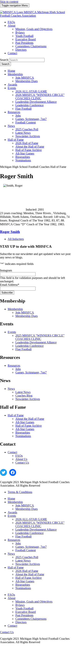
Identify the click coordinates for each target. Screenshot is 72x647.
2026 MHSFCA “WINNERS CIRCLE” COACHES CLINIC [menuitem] (40, 96)
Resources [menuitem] (14, 112)
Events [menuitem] (12, 88)
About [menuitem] (11, 25)
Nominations (23, 436)
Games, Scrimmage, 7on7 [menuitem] (31, 119)
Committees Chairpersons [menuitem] (30, 46)
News (11, 388)
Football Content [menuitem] (25, 122)
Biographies (22, 432)
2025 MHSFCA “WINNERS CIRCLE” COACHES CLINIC (40, 337)
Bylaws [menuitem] (20, 32)
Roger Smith (10, 232)
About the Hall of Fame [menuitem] (29, 146)
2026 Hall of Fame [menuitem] (26, 143)
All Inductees (16, 239)
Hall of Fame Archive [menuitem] (28, 150)
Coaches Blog (23, 395)
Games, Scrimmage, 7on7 (31, 372)
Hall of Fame (16, 415)
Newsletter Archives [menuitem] (27, 136)
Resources (14, 365)
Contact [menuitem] (12, 53)
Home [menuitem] (11, 70)
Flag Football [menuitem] (23, 108)
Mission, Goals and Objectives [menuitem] (33, 29)
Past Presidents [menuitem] (24, 42)
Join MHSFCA (24, 312)
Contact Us (22, 462)
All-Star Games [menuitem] (24, 153)
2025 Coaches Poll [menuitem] (26, 129)
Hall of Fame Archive (28, 425)
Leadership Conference (29, 345)
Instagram (6, 270)
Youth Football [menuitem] (24, 36)
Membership (15, 309)
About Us (21, 459)
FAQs (19, 455)
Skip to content (9, 1)
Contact (12, 452)
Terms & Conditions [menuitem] (20, 492)
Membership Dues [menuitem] (26, 81)
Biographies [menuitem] (22, 156)
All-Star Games (24, 422)
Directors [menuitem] (20, 49)
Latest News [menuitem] (23, 132)
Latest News (23, 392)
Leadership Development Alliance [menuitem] (36, 101)
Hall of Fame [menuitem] (16, 139)
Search (4, 59)
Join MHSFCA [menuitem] (24, 77)
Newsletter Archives (27, 399)
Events (12, 332)
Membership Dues (26, 316)
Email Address (9, 284)
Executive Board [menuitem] (25, 39)
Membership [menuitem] (15, 74)
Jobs (18, 369)
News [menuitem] (11, 125)
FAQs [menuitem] (11, 22)
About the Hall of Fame (29, 418)
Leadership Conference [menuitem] (29, 105)
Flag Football (23, 349)
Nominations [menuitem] (23, 160)
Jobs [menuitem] (18, 115)
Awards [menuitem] (12, 84)
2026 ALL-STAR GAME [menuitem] (31, 91)
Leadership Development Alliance (36, 342)
